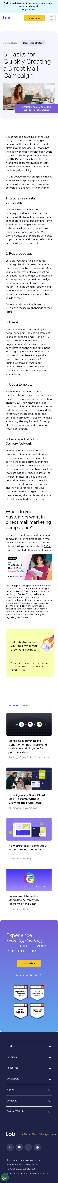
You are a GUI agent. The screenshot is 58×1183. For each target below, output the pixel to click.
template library (15, 395)
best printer (17, 476)
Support (10, 1089)
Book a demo (34, 18)
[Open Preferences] (5, 1177)
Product (10, 1046)
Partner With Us (15, 1111)
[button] (52, 18)
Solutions (11, 1057)
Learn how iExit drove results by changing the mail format (29, 308)
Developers (12, 1078)
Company (11, 1100)
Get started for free (26, 975)
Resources (12, 1067)
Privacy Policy (18, 670)
